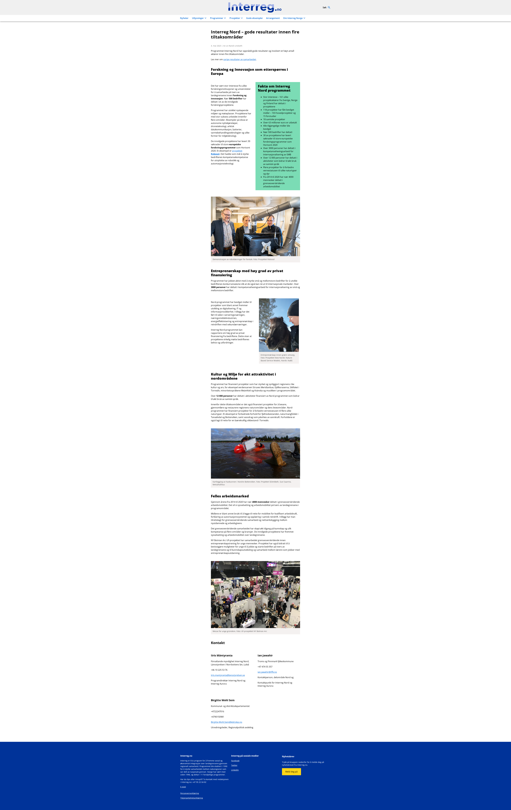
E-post (183, 786)
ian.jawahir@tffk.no (267, 672)
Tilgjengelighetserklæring (191, 798)
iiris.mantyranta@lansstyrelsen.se (228, 675)
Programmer (216, 18)
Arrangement (273, 18)
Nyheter (184, 18)
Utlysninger (198, 18)
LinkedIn (235, 770)
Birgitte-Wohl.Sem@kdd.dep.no (226, 722)
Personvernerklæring (189, 793)
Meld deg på (291, 771)
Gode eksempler (254, 18)
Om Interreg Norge (293, 18)
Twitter (234, 765)
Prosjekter (235, 18)
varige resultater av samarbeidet (239, 59)
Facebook (235, 760)
